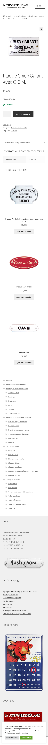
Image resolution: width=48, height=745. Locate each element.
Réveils (11, 442)
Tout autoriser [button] (26, 738)
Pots (10, 405)
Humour (14, 131)
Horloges (11, 397)
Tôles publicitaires (13, 479)
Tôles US (11, 508)
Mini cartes (12, 488)
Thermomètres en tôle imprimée (20, 492)
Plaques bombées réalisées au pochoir (23, 471)
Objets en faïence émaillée (16, 384)
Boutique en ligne (10, 594)
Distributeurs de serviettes (18, 430)
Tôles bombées (14, 496)
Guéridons (9, 380)
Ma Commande (9, 601)
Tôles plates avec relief (17, 504)
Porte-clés (12, 401)
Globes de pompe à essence (18, 434)
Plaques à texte (14, 463)
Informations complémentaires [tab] (16, 142)
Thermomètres (14, 413)
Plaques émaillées (19, 16)
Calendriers (12, 484)
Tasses (11, 409)
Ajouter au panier (23, 114)
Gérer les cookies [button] (11, 738)
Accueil (8, 16)
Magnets (11, 450)
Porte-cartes (13, 438)
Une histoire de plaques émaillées (17, 613)
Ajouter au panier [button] (24, 231)
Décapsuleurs (13, 426)
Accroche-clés (13, 393)
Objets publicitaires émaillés (17, 389)
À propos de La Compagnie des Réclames (20, 591)
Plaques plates (14, 475)
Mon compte (8, 604)
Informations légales (12, 597)
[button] (41, 29)
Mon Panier (7, 607)
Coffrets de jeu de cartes (17, 422)
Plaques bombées (15, 467)
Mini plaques (13, 455)
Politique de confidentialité (14, 610)
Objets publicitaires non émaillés (18, 417)
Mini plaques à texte (35, 16)
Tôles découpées (14, 500)
